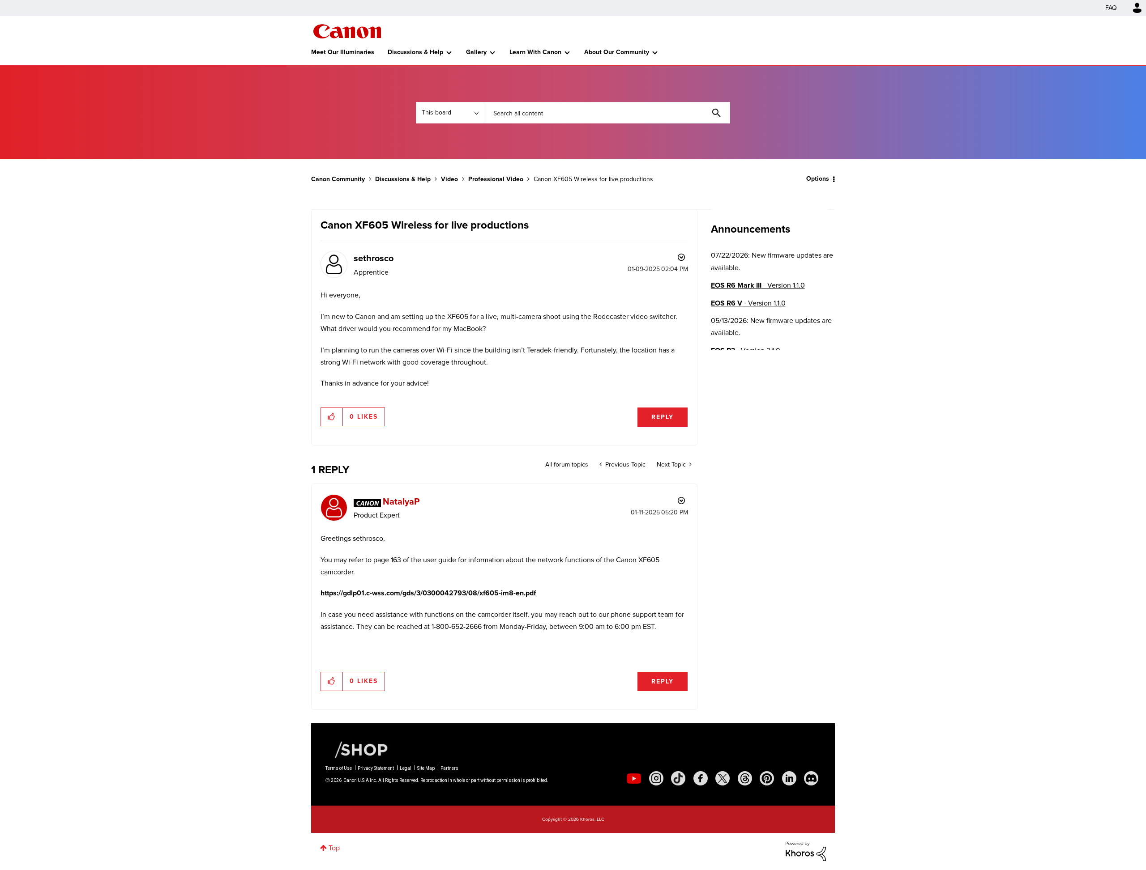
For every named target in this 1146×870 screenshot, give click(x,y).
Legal (405, 768)
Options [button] (817, 178)
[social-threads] (745, 778)
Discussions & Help (415, 52)
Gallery (476, 52)
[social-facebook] (700, 778)
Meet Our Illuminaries (342, 52)
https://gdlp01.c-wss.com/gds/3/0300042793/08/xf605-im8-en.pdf (428, 593)
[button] (332, 417)
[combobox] (607, 112)
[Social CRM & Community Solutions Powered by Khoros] (806, 850)
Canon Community (347, 31)
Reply (662, 417)
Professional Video (495, 179)
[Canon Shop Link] (356, 749)
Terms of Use (338, 768)
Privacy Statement (376, 768)
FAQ (1111, 8)
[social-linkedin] (789, 778)
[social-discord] (811, 778)
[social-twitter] (722, 778)
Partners (449, 768)
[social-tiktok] (678, 778)
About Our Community (616, 52)
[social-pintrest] (767, 778)
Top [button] (334, 848)
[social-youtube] (634, 778)
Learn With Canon (535, 52)
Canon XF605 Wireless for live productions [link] (593, 179)
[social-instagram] (656, 778)
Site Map (426, 768)
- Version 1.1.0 (758, 285)
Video (449, 179)
